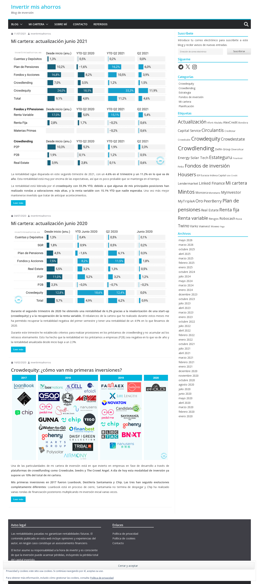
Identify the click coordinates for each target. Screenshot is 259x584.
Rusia (239, 218)
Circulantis (213, 130)
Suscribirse (239, 51)
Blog (14, 24)
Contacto (80, 24)
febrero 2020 (187, 411)
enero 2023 (186, 317)
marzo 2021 (186, 357)
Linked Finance (212, 183)
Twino (183, 225)
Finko (181, 166)
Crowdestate (233, 139)
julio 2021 (185, 348)
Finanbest (238, 158)
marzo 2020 (186, 407)
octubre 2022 (187, 321)
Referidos (100, 24)
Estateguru (220, 157)
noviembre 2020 (189, 375)
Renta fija (229, 210)
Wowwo (215, 226)
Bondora (243, 122)
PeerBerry (213, 201)
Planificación (186, 106)
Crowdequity (186, 83)
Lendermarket (188, 183)
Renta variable (193, 218)
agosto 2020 (186, 384)
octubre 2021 (187, 344)
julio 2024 (185, 276)
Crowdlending (187, 88)
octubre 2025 (187, 249)
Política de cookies (123, 538)
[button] (20, 24)
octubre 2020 (187, 380)
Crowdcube (184, 139)
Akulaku (218, 122)
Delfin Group (223, 149)
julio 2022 (185, 326)
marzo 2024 (186, 285)
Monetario (214, 192)
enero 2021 (186, 366)
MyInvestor (231, 192)
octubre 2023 (187, 299)
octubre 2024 (187, 272)
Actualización (192, 122)
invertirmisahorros (41, 33)
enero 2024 (186, 290)
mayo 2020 (185, 398)
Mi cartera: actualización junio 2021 (49, 41)
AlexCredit (230, 122)
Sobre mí (60, 24)
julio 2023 (185, 303)
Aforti (210, 122)
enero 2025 (186, 267)
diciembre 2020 (188, 371)
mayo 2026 (185, 240)
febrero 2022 (187, 335)
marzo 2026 (186, 244)
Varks (194, 226)
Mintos (186, 191)
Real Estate (210, 210)
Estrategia (185, 92)
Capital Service (189, 130)
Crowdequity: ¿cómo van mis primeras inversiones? (66, 370)
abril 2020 (185, 403)
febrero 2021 (187, 362)
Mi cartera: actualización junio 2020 (49, 223)
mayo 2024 (185, 281)
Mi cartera (36, 24)
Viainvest (204, 226)
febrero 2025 (187, 262)
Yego (222, 226)
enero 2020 (186, 416)
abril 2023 (185, 308)
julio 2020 (185, 389)
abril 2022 (185, 330)
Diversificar (237, 149)
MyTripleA (186, 201)
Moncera (201, 192)
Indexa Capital (218, 175)
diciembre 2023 (188, 294)
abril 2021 (185, 353)
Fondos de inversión (191, 97)
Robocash (227, 218)
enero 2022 (186, 339)
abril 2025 (185, 254)
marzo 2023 (186, 312)
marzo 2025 (186, 258)
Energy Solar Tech (193, 157)
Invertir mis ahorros (36, 6)
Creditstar (229, 130)
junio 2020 (185, 393)
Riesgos (214, 218)
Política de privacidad (125, 533)
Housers (187, 174)
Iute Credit (232, 175)
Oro (199, 201)
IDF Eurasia (203, 175)
